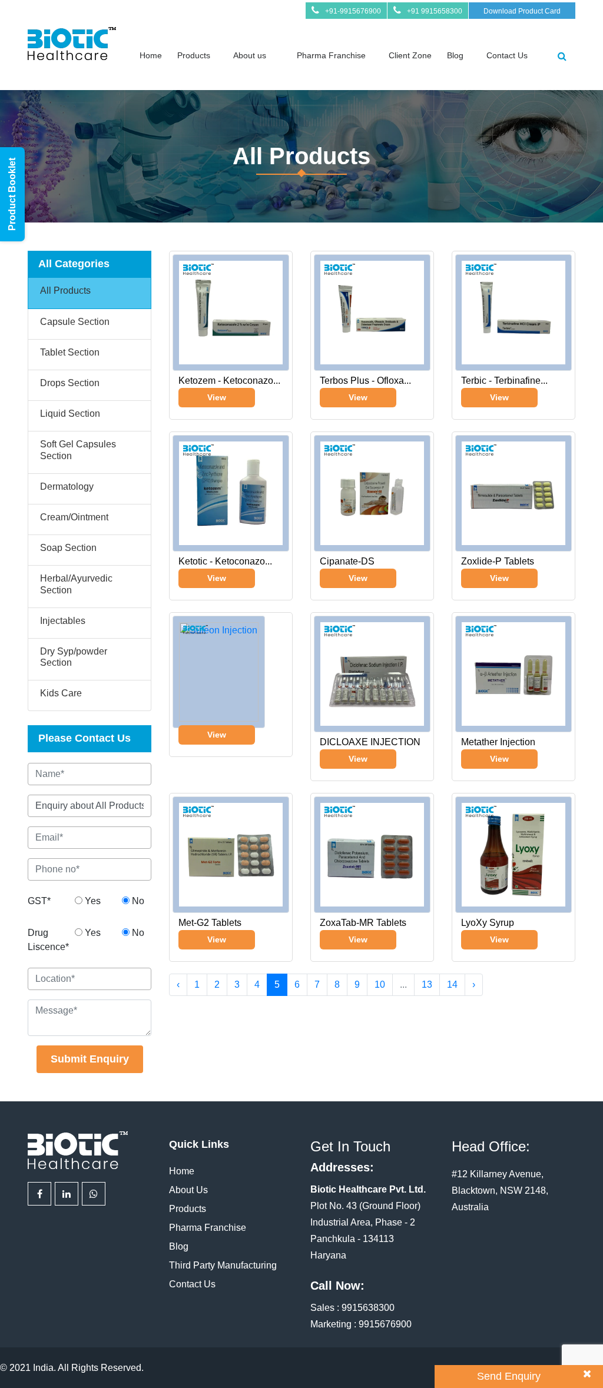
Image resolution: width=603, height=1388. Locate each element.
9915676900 (385, 1324)
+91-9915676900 (353, 11)
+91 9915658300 (434, 11)
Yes (91, 901)
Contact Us (507, 55)
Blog (455, 55)
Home (151, 55)
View (216, 397)
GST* (39, 901)
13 (427, 984)
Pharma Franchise (331, 55)
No (137, 901)
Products (193, 55)
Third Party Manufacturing (223, 1265)
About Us (188, 1190)
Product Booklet (12, 194)
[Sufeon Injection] (219, 669)
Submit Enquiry (90, 1059)
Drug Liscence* (47, 940)
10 (380, 984)
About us (249, 55)
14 (452, 984)
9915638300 (368, 1308)
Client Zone (410, 55)
